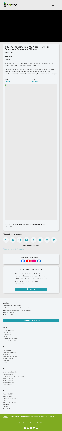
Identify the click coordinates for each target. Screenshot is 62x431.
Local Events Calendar (10, 372)
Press (4, 400)
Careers (5, 406)
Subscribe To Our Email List (31, 320)
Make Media (7, 350)
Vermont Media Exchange (11, 338)
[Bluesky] (40, 240)
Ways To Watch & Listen (10, 341)
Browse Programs (8, 330)
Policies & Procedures (9, 402)
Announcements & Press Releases (13, 376)
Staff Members (7, 396)
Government (7, 334)
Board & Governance (9, 398)
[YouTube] (25, 428)
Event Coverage (8, 380)
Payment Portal (7, 385)
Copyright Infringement (24, 422)
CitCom (7, 81)
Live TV (5, 336)
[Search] (53, 5)
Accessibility (6, 409)
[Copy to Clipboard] (6, 240)
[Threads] (26, 240)
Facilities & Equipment (9, 352)
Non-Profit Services (8, 382)
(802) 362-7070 (10, 312)
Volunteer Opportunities (10, 356)
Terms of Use (40, 422)
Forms (5, 363)
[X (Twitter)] (47, 240)
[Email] (13, 240)
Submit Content (8, 358)
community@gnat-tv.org (12, 314)
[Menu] (57, 4)
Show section (9, 56)
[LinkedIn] (54, 240)
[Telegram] (33, 240)
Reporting (6, 404)
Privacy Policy (33, 422)
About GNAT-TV (8, 394)
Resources (6, 360)
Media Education (8, 374)
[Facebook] (19, 240)
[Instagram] (31, 428)
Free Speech (35, 81)
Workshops (6, 354)
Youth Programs (8, 378)
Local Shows (6, 332)
